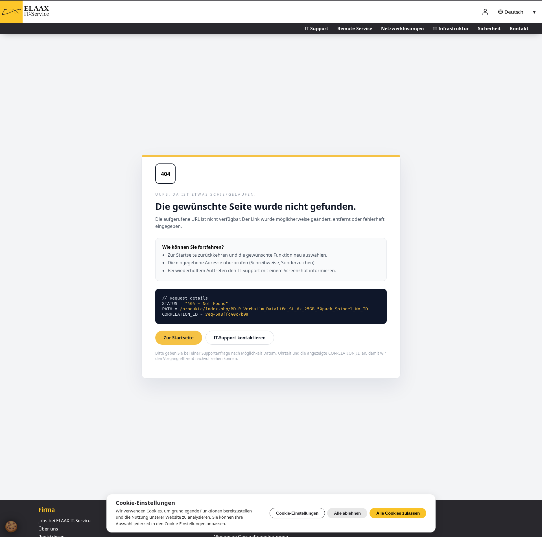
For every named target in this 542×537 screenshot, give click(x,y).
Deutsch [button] (513, 11)
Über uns (48, 529)
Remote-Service (354, 28)
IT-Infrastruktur (451, 28)
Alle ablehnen (347, 513)
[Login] (485, 12)
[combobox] (516, 12)
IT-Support (316, 28)
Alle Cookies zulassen (398, 513)
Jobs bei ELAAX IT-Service (64, 521)
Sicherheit (489, 28)
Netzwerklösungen (402, 28)
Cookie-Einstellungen (297, 513)
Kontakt (519, 28)
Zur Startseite (179, 337)
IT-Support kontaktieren (240, 337)
